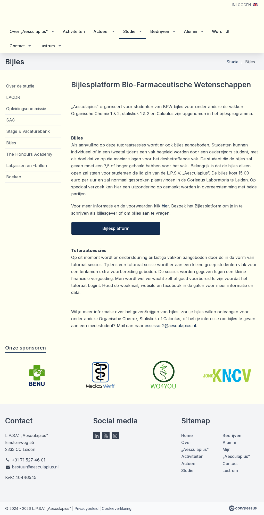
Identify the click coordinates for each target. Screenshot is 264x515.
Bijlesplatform (115, 228)
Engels (255, 4)
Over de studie (20, 86)
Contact (17, 45)
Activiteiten (74, 31)
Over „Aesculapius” (29, 31)
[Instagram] (115, 435)
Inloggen (241, 5)
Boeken (13, 176)
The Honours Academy (29, 154)
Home (187, 435)
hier (165, 205)
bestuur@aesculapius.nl (35, 466)
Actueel (101, 31)
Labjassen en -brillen (26, 165)
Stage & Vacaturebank (28, 131)
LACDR (13, 97)
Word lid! (220, 31)
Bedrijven (159, 31)
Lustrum (47, 45)
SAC (10, 120)
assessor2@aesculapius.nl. (171, 325)
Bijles (11, 142)
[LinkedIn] (96, 435)
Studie (129, 31)
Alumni (190, 31)
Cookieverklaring (116, 508)
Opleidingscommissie (26, 108)
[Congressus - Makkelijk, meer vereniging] (243, 508)
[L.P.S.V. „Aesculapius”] (36, 12)
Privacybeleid (86, 508)
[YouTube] (106, 435)
